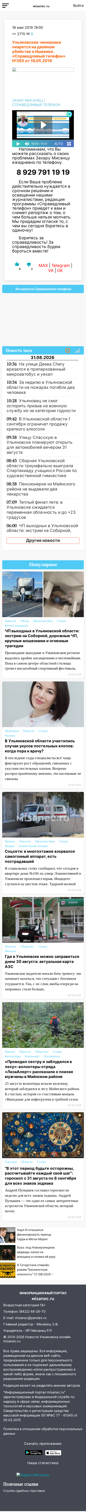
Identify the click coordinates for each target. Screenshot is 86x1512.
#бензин (10, 951)
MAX (43, 265)
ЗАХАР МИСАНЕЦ (27, 100)
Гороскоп (11, 1162)
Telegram (60, 265)
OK (60, 270)
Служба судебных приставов (24, 1490)
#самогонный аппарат (33, 846)
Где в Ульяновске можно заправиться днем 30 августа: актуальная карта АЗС (42, 961)
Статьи (61, 621)
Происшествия (42, 621)
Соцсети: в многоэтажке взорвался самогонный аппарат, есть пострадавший (40, 856)
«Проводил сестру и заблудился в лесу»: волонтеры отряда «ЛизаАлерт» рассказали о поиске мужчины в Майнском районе (39, 1069)
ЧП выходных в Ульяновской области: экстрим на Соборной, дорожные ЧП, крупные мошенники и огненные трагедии (42, 638)
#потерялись (52, 1056)
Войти (78, 5)
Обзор (25, 621)
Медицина (12, 731)
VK (51, 270)
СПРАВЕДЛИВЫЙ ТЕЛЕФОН (36, 105)
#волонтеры (13, 1056)
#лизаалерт (32, 1056)
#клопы (10, 735)
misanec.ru (12, 1341)
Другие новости (43, 540)
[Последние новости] (67, 350)
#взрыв (9, 846)
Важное (10, 841)
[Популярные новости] (77, 350)
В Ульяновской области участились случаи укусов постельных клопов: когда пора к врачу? (40, 746)
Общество (27, 946)
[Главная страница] (41, 5)
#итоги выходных (16, 625)
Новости (10, 621)
